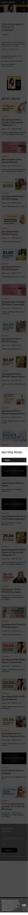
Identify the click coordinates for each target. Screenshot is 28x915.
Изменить (7, 460)
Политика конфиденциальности (8, 909)
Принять (24, 905)
